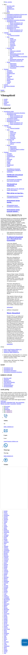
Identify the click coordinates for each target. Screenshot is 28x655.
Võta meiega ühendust (9, 86)
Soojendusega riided (9, 18)
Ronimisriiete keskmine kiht (17, 59)
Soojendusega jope (11, 21)
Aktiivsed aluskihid (14, 35)
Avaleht (6, 99)
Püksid (8, 62)
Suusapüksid (13, 67)
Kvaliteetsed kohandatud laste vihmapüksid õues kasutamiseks (15, 238)
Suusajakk (12, 44)
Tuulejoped (12, 45)
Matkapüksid (13, 63)
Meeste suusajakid (5, 403)
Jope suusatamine (20, 402)
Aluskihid (9, 70)
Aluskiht (9, 34)
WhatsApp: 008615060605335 (11, 352)
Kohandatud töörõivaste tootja (14, 17)
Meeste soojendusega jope (16, 23)
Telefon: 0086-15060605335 (11, 351)
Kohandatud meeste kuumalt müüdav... (13, 210)
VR (8, 10)
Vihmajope (12, 41)
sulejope (12, 46)
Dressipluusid (10, 79)
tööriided (19, 403)
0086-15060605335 (8, 426)
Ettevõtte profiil (10, 6)
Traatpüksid (10, 72)
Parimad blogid (7, 383)
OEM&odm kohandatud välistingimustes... (15, 175)
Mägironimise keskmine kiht (17, 53)
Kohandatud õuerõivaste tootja (14, 15)
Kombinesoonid (11, 73)
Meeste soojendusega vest (16, 30)
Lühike (8, 77)
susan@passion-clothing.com (11, 441)
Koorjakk (12, 42)
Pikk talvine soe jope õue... (15, 193)
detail (11, 307)
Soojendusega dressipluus (13, 27)
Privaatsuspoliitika (8, 386)
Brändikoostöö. (10, 8)
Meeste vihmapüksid (13, 313)
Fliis (11, 49)
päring (8, 307)
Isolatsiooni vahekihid (15, 51)
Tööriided (6, 69)
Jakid (8, 37)
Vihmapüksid (13, 65)
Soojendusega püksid (12, 25)
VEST (8, 83)
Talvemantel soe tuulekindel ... (12, 184)
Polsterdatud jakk (11, 402)
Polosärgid (9, 76)
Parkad (11, 38)
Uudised (6, 84)
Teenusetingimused (8, 385)
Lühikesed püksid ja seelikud (17, 66)
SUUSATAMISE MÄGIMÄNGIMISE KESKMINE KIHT (18, 57)
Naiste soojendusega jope (16, 24)
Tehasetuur (9, 7)
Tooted (5, 100)
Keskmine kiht (10, 48)
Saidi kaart (3, 401)
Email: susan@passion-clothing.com (13, 349)
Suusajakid (3, 402)
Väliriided (6, 32)
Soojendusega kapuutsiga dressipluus (16, 20)
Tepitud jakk (13, 39)
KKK (8, 11)
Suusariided (13, 403)
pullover (12, 52)
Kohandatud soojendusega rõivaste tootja (17, 14)
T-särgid (9, 82)
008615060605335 (8, 456)
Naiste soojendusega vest (16, 31)
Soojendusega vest (11, 28)
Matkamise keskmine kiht (16, 60)
